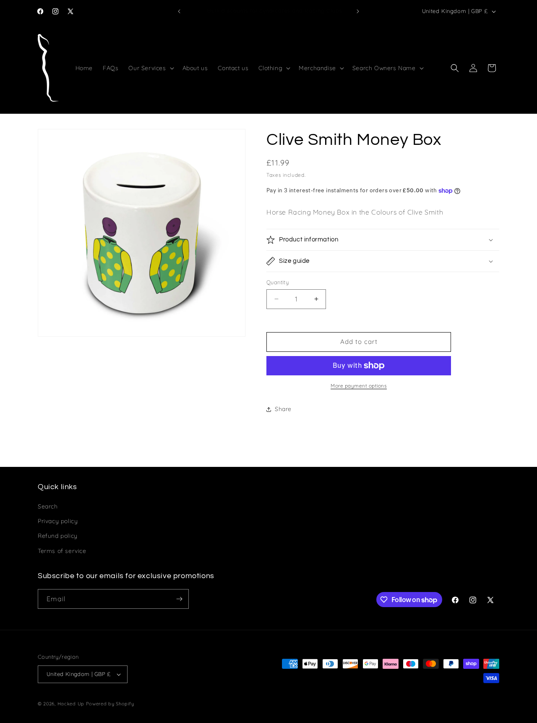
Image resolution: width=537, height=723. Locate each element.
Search (48, 506)
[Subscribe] (179, 599)
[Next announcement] (358, 11)
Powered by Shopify (110, 704)
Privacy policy (58, 521)
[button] (150, 68)
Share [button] (283, 409)
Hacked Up (70, 704)
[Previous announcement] (179, 11)
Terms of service (62, 551)
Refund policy (58, 536)
